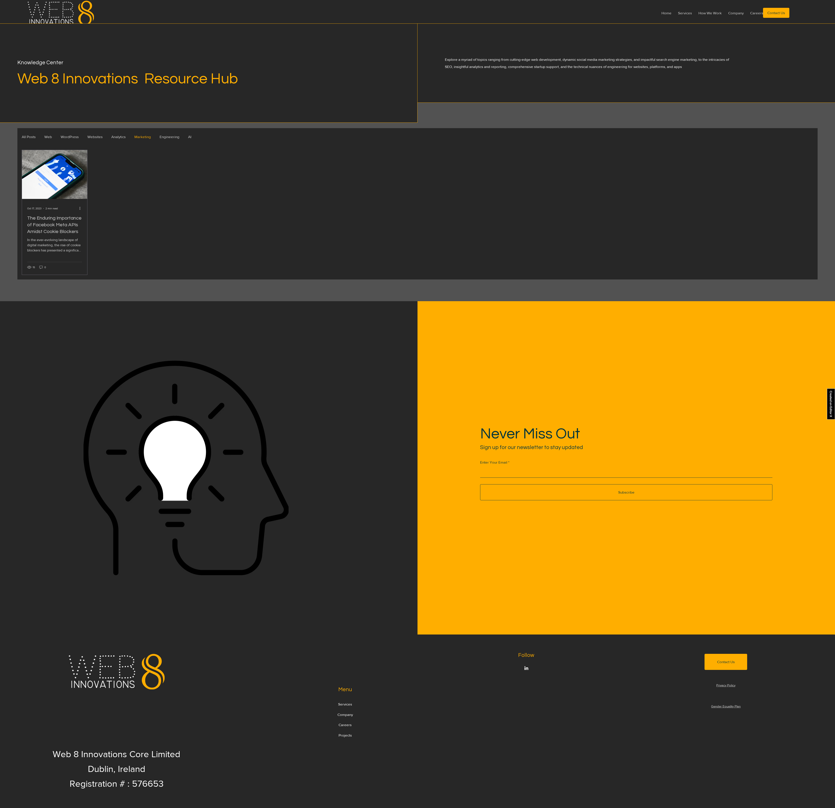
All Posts (29, 137)
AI (189, 137)
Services (345, 704)
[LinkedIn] (526, 668)
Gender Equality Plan (726, 706)
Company (345, 714)
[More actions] (81, 208)
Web (48, 137)
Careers (345, 725)
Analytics (118, 137)
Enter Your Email (493, 462)
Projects (345, 735)
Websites (95, 137)
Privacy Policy (725, 685)
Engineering (169, 137)
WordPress (70, 137)
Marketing (142, 137)
